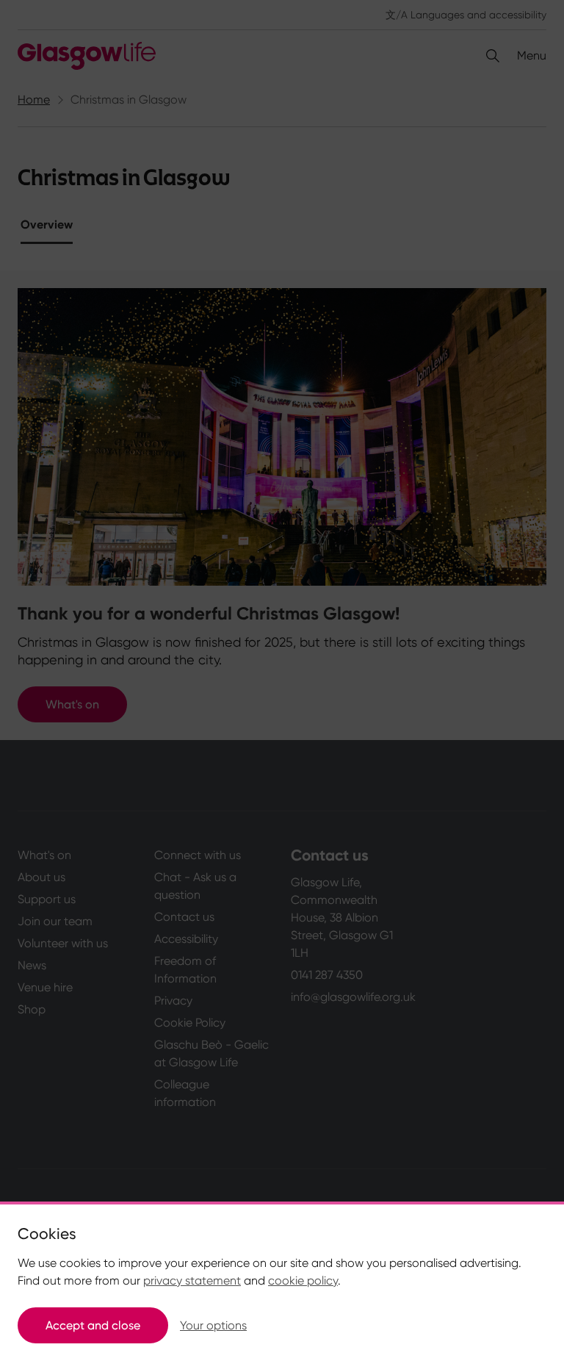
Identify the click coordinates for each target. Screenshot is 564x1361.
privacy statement (192, 1281)
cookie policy (303, 1281)
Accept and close (93, 1325)
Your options (213, 1325)
